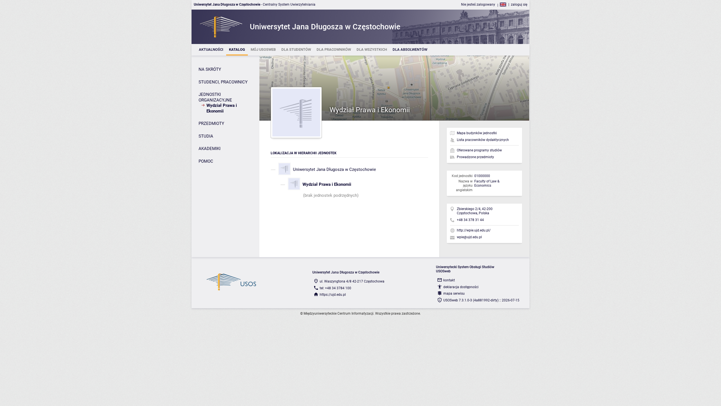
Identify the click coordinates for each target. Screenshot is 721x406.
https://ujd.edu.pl (333, 295)
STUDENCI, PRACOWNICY (223, 82)
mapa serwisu (454, 293)
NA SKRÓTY (210, 69)
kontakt (449, 280)
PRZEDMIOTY (211, 123)
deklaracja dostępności (461, 287)
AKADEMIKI (210, 148)
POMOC (206, 161)
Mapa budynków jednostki (477, 133)
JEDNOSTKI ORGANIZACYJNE (215, 97)
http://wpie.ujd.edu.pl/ (474, 230)
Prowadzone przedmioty (475, 157)
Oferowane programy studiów (479, 150)
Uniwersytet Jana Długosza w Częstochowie (334, 169)
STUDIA (206, 136)
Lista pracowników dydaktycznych (483, 140)
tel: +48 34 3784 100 (335, 288)
